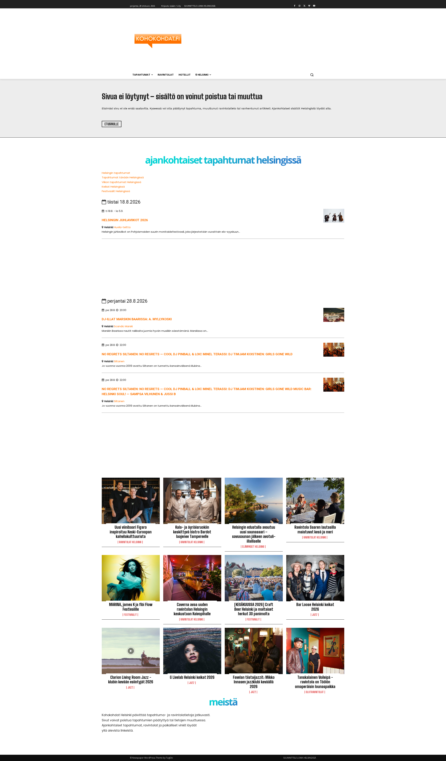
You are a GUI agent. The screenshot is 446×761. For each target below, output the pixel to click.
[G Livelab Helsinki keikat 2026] (192, 651)
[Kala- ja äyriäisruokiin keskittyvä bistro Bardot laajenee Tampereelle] (192, 501)
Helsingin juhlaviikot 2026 (125, 220)
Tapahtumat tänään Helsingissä (123, 177)
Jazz (314, 614)
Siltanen (119, 361)
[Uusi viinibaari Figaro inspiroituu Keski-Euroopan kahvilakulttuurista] (131, 501)
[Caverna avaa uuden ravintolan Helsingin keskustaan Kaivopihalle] (192, 578)
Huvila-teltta (122, 227)
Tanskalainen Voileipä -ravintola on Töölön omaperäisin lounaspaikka (315, 682)
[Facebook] (295, 6)
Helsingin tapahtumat (116, 173)
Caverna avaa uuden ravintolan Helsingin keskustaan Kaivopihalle (192, 609)
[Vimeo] (309, 6)
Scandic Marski (123, 326)
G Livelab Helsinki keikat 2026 (192, 677)
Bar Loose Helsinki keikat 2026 (315, 606)
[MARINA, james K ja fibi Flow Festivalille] (131, 578)
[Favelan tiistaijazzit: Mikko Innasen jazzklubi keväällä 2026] (254, 651)
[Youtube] (314, 6)
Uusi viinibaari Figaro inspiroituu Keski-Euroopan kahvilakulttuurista (131, 532)
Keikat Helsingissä (113, 186)
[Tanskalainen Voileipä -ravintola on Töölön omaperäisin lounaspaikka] (315, 651)
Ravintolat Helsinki (130, 542)
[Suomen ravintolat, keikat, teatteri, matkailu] (158, 41)
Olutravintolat (315, 692)
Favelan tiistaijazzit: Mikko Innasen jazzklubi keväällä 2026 (254, 682)
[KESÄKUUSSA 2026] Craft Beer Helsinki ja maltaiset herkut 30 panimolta (253, 609)
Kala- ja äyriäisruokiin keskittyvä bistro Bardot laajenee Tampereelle (192, 532)
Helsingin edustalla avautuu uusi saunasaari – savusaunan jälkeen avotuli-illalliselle (253, 534)
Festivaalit (130, 614)
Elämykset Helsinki (253, 546)
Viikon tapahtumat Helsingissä (121, 182)
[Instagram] (300, 6)
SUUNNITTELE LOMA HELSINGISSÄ (299, 757)
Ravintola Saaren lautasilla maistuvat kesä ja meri (315, 529)
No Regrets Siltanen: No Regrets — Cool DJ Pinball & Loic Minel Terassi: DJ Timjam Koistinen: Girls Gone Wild (197, 354)
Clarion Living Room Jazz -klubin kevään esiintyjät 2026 (130, 679)
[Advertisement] (251, 41)
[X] (304, 6)
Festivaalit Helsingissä (116, 191)
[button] (312, 75)
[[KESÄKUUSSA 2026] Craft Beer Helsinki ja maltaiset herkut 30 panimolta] (254, 578)
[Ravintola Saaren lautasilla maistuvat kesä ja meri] (315, 501)
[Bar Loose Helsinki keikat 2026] (315, 578)
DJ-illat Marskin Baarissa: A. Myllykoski (137, 319)
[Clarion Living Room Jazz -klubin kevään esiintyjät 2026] (131, 651)
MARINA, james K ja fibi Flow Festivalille (130, 606)
